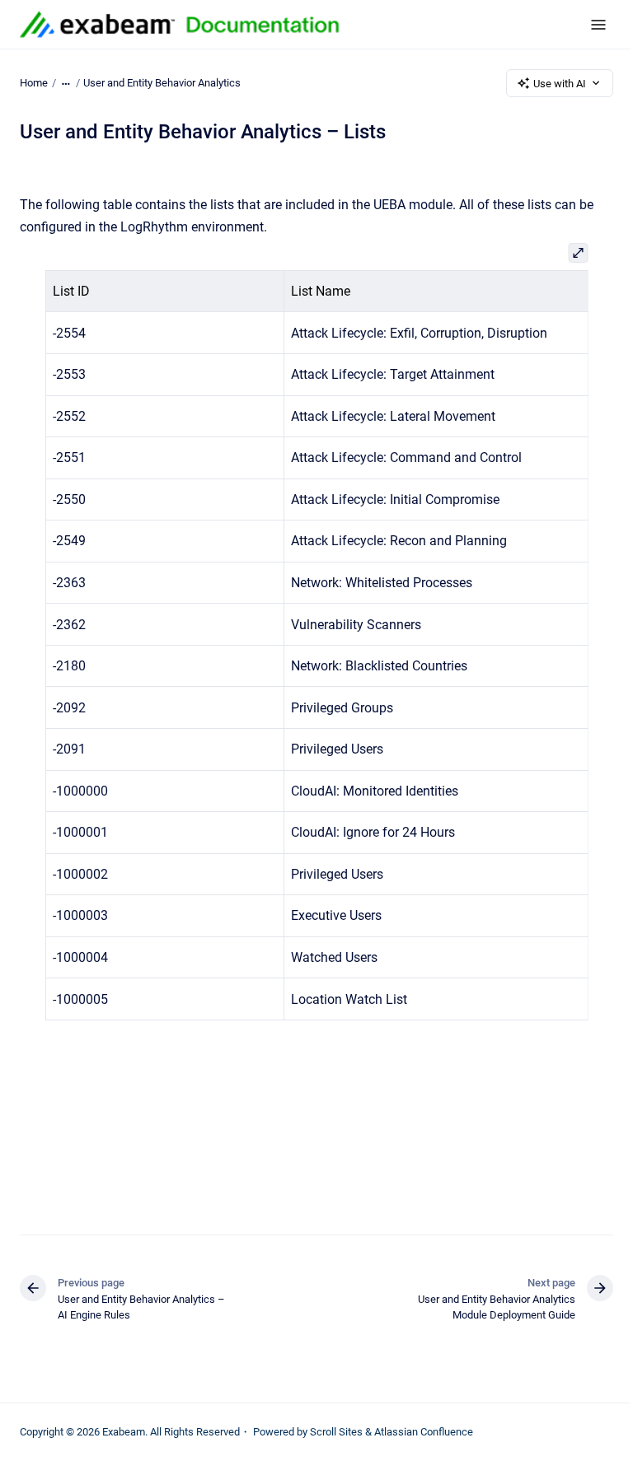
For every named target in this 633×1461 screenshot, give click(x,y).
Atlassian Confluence (423, 1432)
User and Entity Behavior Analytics (162, 83)
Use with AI (559, 83)
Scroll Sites (336, 1432)
